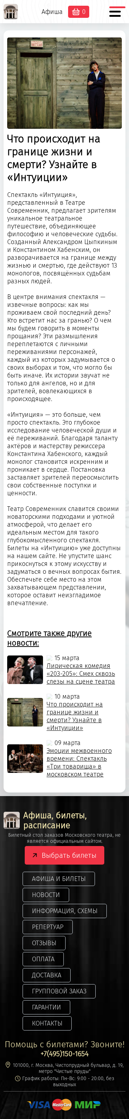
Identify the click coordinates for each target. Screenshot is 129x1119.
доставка (46, 975)
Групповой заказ (59, 991)
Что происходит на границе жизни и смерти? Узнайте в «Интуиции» (75, 716)
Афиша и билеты (59, 879)
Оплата (43, 959)
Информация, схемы (64, 911)
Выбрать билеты (69, 855)
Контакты (47, 1023)
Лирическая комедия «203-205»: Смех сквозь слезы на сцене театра (81, 673)
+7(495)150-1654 (64, 1053)
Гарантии (46, 1007)
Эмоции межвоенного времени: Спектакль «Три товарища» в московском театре (79, 762)
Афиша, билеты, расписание (55, 820)
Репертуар (47, 927)
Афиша (52, 12)
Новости (46, 895)
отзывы (44, 943)
